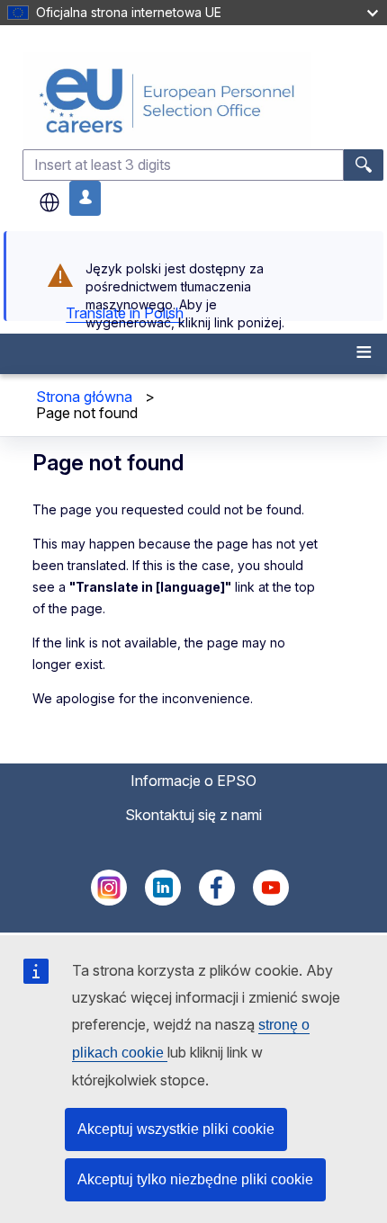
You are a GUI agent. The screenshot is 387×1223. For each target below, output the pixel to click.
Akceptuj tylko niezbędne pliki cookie (195, 1179)
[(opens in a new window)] (109, 900)
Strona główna (84, 396)
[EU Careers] (202, 100)
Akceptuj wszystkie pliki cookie (175, 1129)
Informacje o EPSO (193, 781)
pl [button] (49, 202)
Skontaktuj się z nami (193, 815)
